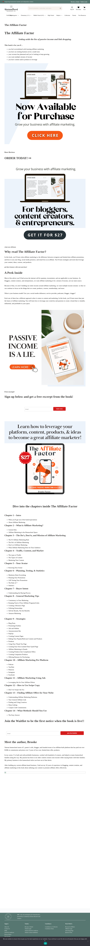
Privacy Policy (7, 934)
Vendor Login (83, 1)
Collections (67, 15)
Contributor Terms (49, 928)
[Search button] (60, 8)
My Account (7, 936)
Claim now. (59, 409)
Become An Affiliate (70, 926)
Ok (45, 943)
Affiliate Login (68, 928)
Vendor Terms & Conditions (31, 930)
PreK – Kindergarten (12, 15)
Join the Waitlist (72, 733)
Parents (74, 15)
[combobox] (43, 8)
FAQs (5, 930)
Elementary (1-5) (25, 15)
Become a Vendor (75, 1)
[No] (88, 941)
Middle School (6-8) (38, 15)
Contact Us (7, 928)
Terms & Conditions (9, 932)
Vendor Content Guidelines (31, 932)
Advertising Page (69, 930)
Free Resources (82, 15)
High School (51, 15)
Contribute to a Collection (51, 926)
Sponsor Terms (68, 932)
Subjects (58, 15)
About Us (6, 926)
